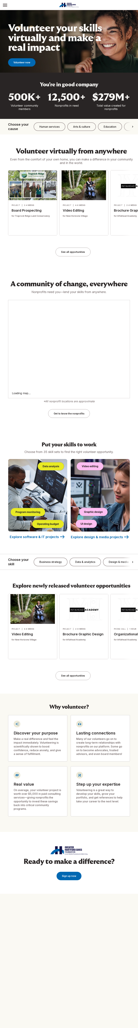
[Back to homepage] (74, 5)
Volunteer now (21, 62)
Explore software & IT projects (38, 537)
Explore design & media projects (100, 537)
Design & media (119, 562)
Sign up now (69, 875)
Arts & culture (81, 126)
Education (110, 126)
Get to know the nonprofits (69, 413)
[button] (5, 5)
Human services (49, 126)
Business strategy (50, 562)
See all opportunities (73, 251)
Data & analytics (85, 562)
